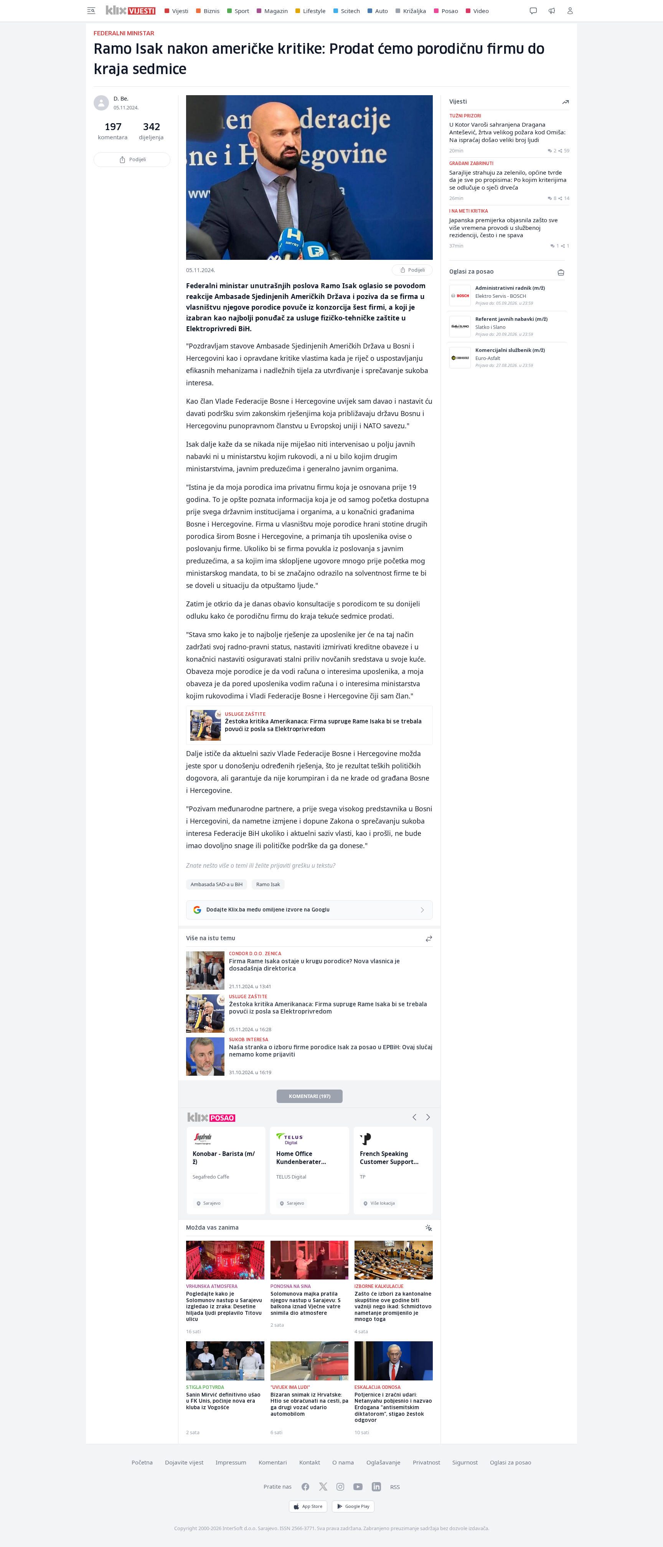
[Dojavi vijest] (552, 11)
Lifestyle (314, 11)
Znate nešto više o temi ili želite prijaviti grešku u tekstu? (260, 865)
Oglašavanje (383, 1462)
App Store (312, 1506)
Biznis (211, 11)
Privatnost (426, 1462)
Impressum (231, 1462)
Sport (242, 11)
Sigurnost (465, 1462)
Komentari (273, 1462)
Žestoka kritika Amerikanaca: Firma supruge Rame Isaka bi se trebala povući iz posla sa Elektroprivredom (328, 1008)
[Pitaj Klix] (533, 11)
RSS (395, 1487)
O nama (343, 1462)
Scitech (350, 11)
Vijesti (180, 11)
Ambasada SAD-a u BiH (216, 884)
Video (481, 11)
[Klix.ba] (130, 10)
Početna (142, 1462)
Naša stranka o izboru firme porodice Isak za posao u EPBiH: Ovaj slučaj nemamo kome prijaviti (330, 1051)
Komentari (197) (309, 1096)
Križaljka (414, 11)
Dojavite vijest (184, 1462)
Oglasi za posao (510, 1462)
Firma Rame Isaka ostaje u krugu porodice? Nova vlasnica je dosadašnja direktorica (314, 965)
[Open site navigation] (91, 10)
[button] (414, 1117)
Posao (450, 11)
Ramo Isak (268, 884)
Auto (381, 11)
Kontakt (309, 1462)
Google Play (357, 1506)
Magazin (276, 11)
